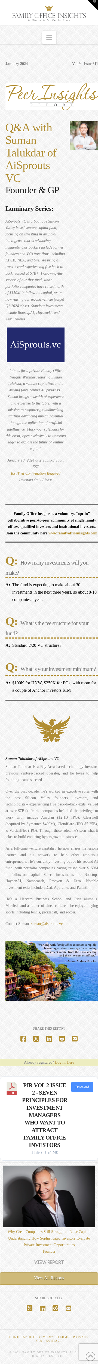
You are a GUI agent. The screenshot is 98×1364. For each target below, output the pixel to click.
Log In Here (64, 1062)
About (29, 1337)
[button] (49, 37)
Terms (64, 1337)
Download (82, 1087)
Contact (54, 1340)
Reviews (46, 1337)
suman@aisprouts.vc (47, 924)
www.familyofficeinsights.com (72, 533)
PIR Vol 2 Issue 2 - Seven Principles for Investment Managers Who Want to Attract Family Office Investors (45, 1115)
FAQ (39, 1340)
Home (14, 1337)
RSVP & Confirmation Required (35, 473)
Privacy (81, 1337)
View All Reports (49, 1277)
